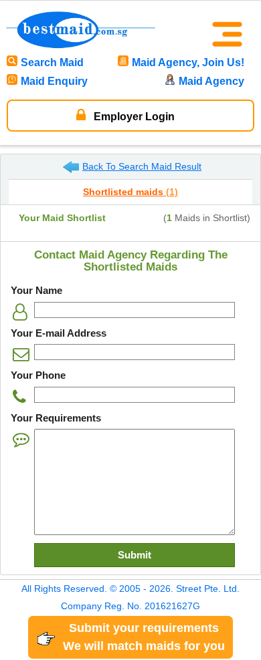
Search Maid (52, 62)
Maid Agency (211, 81)
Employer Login (133, 116)
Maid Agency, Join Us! (188, 62)
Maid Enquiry (54, 81)
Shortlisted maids (130, 191)
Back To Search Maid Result (141, 166)
